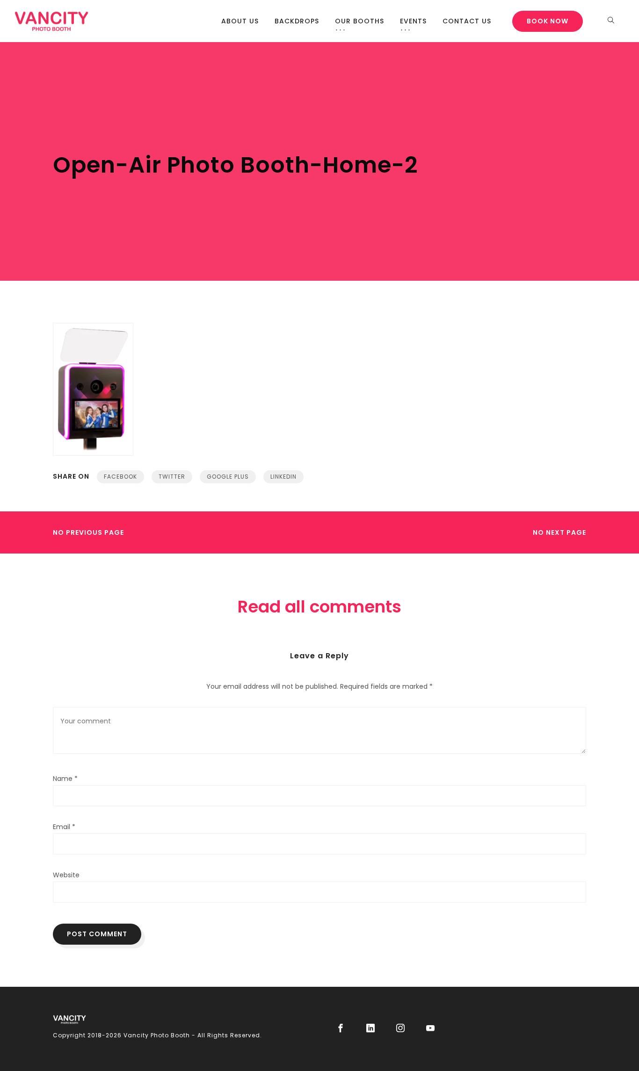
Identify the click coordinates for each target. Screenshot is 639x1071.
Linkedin (283, 477)
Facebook (120, 477)
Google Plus (228, 477)
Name (65, 778)
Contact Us (467, 21)
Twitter (172, 477)
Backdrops (297, 21)
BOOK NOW (547, 21)
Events (413, 21)
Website (66, 875)
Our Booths (359, 21)
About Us (240, 21)
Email (64, 826)
